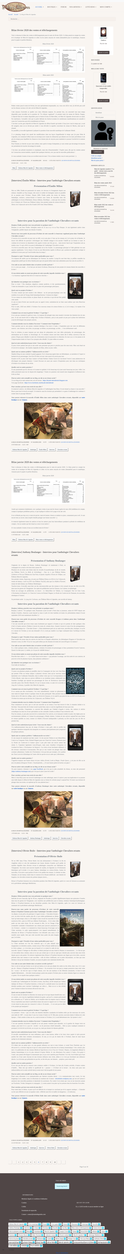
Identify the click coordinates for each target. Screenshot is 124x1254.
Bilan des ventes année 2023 (103, 183)
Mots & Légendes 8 (78, 1235)
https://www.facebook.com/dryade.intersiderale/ (39, 383)
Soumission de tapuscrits (29, 1210)
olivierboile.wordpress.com (63, 1078)
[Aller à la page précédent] (14, 1162)
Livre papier (54, 1224)
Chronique (45, 1228)
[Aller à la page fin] (64, 1162)
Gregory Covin (64, 1231)
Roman (65, 1224)
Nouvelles (95, 1224)
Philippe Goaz (72, 1238)
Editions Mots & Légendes (25, 168)
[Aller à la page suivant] (59, 1162)
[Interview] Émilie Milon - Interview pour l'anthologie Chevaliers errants (45, 180)
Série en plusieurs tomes (15, 1231)
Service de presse (14, 1238)
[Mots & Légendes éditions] (16, 7)
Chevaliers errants (62, 449)
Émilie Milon (42, 449)
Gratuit (49, 1238)
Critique (36, 1228)
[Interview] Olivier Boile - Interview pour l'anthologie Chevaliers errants (45, 850)
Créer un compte (96, 156)
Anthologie (33, 449)
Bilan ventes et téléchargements (44, 168)
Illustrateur (74, 1224)
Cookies (24, 1203)
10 (55, 1162)
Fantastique (37, 1231)
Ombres (103, 40)
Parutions (11, 1235)
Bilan (13, 168)
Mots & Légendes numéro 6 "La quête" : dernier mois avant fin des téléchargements (104, 171)
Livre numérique (33, 1224)
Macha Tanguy (60, 1238)
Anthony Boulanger (35, 838)
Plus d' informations (62, 1253)
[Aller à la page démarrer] (10, 1162)
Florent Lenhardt (64, 1235)
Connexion (98, 152)
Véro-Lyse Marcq (85, 1238)
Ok (3, 1250)
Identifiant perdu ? (96, 158)
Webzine (94, 1231)
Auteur (103, 1231)
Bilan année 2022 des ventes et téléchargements (103, 206)
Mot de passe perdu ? (97, 160)
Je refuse (11, 1250)
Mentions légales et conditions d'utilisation (34, 1199)
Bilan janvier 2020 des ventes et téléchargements (34, 462)
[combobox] (62, 19)
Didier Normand (36, 1235)
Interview (52, 449)
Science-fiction (97, 1228)
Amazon (24, 400)
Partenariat (40, 1238)
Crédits (24, 1206)
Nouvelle (55, 1228)
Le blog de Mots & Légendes (20, 160)
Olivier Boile (50, 1148)
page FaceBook (38, 769)
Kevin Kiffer (84, 1231)
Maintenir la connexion (100, 148)
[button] (40, 7)
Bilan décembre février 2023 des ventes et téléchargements (104, 194)
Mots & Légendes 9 (50, 1231)
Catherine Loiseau (50, 1235)
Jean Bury (64, 1228)
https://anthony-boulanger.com (21, 771)
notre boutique (18, 788)
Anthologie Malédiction (94, 1235)
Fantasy (74, 1231)
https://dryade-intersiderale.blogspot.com (55, 380)
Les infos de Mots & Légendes (70, 160)
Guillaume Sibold (99, 1238)
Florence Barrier (23, 1235)
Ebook (44, 1224)
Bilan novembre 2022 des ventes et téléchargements (102, 217)
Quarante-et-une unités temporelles (103, 87)
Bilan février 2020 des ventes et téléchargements (34, 30)
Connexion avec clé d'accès (103, 145)
